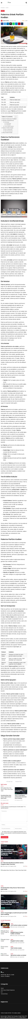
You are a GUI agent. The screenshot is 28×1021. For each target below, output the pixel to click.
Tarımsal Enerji (4, 993)
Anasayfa (3, 7)
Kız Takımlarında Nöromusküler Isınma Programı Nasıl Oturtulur (12, 863)
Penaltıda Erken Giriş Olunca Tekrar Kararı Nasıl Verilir (6, 797)
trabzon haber (4, 1016)
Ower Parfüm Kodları (16, 948)
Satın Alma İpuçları (9, 130)
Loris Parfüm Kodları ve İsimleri (19, 925)
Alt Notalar (9, 124)
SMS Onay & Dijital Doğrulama (8, 990)
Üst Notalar (6, 122)
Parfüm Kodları (6, 20)
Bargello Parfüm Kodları (17, 941)
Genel (7, 7)
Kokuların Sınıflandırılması (8, 120)
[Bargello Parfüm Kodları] (5, 941)
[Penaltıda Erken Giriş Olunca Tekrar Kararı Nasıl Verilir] (7, 790)
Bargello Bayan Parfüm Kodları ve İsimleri (17, 933)
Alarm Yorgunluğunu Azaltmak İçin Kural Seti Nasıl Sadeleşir (21, 797)
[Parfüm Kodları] (14, 3)
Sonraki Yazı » (18, 781)
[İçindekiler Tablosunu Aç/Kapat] (15, 117)
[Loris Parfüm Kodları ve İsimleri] (5, 925)
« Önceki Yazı (9, 781)
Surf (2, 991)
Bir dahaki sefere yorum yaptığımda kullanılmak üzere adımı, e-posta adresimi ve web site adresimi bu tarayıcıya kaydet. (14, 833)
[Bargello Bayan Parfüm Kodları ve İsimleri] (5, 932)
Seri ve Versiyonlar (8, 129)
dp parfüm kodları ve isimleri (18, 955)
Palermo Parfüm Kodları (8, 127)
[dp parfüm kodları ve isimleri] (5, 955)
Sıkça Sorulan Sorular (7, 132)
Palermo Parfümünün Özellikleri (9, 118)
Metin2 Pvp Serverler (13, 1016)
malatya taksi (22, 1017)
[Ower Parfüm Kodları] (5, 948)
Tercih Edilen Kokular (9, 126)
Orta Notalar (8, 123)
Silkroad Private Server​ (9, 1017)
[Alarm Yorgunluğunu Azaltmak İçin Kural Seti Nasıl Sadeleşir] (21, 790)
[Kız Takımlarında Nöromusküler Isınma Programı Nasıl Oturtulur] (14, 851)
